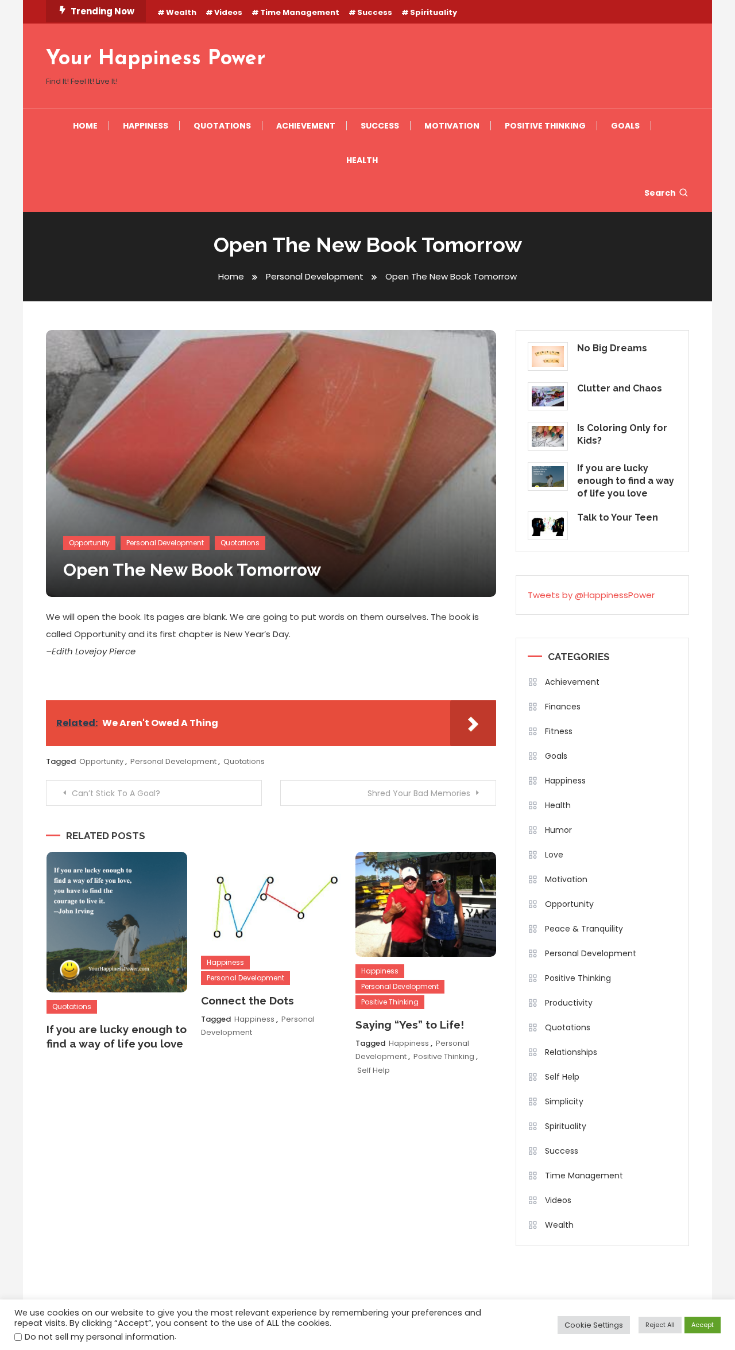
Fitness (558, 731)
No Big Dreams (612, 348)
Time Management (299, 12)
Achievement (305, 125)
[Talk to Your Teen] (548, 525)
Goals (625, 125)
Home (85, 125)
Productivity (569, 1002)
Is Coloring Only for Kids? (622, 434)
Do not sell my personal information (100, 1337)
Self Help (373, 1070)
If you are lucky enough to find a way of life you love (625, 481)
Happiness (145, 125)
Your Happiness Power (155, 59)
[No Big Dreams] (548, 356)
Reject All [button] (660, 1324)
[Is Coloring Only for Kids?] (548, 436)
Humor (558, 830)
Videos (228, 12)
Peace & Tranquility (584, 928)
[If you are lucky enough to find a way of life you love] (548, 476)
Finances (563, 706)
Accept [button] (702, 1324)
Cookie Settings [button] (593, 1325)
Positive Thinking (545, 125)
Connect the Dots (247, 1000)
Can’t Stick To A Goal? (116, 793)
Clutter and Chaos (619, 388)
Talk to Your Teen (617, 517)
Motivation (451, 125)
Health (362, 160)
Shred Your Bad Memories (419, 793)
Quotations (222, 125)
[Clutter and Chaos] (548, 396)
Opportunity (89, 543)
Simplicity (564, 1101)
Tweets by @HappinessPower (591, 595)
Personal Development (165, 543)
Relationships (571, 1052)
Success (374, 12)
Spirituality (433, 12)
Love (554, 854)
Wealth (181, 12)
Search (660, 193)
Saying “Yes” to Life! (409, 1024)
